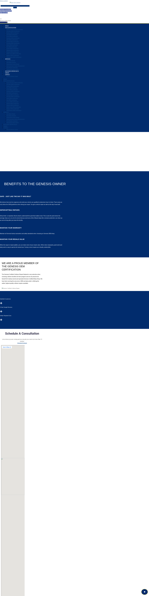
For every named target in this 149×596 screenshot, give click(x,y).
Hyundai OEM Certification (13, 43)
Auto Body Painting (11, 62)
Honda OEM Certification (13, 41)
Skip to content (4, 1)
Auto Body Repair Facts (12, 71)
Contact (7, 74)
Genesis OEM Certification (13, 38)
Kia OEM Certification (12, 46)
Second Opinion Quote (12, 76)
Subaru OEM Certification (13, 55)
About (7, 25)
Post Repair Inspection (12, 67)
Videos (7, 72)
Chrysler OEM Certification (13, 31)
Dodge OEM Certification (13, 32)
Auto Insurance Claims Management (16, 65)
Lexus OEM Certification (12, 48)
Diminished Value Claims (13, 69)
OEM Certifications (10, 27)
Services (7, 58)
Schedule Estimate (22, 343)
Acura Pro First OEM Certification (15, 29)
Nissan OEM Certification (13, 52)
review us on (3, 22)
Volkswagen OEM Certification (14, 57)
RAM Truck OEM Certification (14, 53)
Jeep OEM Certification (12, 45)
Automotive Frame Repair (13, 64)
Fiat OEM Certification (12, 34)
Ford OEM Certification (12, 36)
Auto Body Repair (11, 60)
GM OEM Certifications (12, 39)
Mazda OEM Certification (13, 50)
